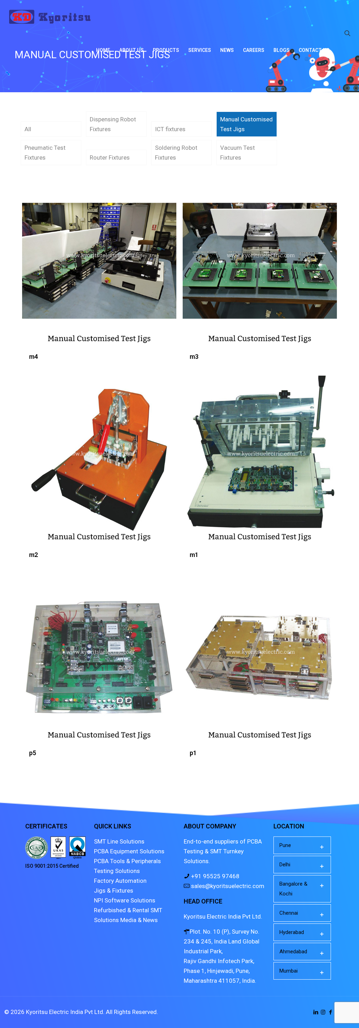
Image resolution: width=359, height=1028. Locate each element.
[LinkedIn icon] (315, 1012)
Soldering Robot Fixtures (176, 152)
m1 (194, 554)
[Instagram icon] (323, 1012)
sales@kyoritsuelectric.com (227, 885)
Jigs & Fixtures (113, 890)
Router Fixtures (110, 157)
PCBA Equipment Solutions (129, 851)
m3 (194, 356)
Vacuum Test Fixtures (237, 152)
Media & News (139, 919)
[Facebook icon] (330, 1012)
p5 (32, 753)
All (28, 129)
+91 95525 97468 (214, 876)
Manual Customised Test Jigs (246, 124)
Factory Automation (120, 880)
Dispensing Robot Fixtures (113, 124)
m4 (33, 356)
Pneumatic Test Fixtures (45, 152)
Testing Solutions (117, 870)
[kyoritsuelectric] (50, 16)
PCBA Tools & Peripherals (127, 861)
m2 (33, 554)
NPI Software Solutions (124, 900)
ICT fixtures (170, 129)
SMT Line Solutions (119, 841)
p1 (193, 753)
